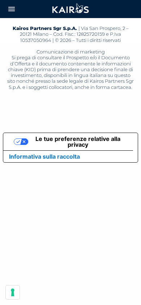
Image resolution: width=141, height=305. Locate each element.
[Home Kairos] (70, 9)
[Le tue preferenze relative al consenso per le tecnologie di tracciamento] (13, 292)
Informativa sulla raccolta (44, 156)
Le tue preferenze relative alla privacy (77, 141)
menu (11, 9)
